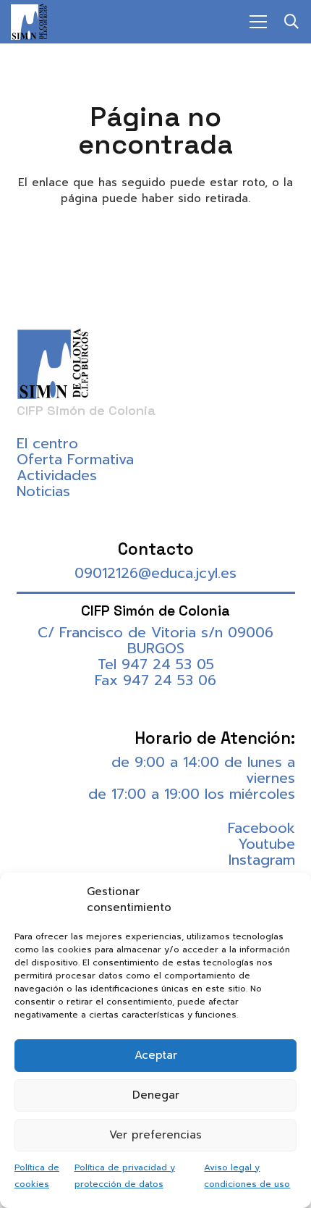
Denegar (155, 1095)
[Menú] (258, 22)
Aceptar (156, 1055)
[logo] (29, 22)
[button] (291, 21)
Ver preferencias (155, 1135)
